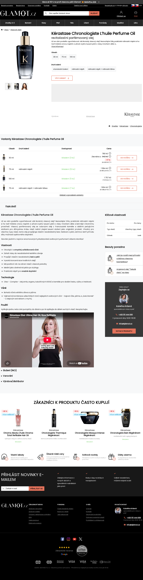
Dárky (55, 5)
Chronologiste (136, 126)
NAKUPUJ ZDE (90, 2)
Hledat (94, 13)
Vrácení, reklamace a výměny (40, 514)
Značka (115, 126)
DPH (30, 517)
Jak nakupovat (62, 514)
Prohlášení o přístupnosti (95, 520)
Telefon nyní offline (81, 5)
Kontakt (46, 5)
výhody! (125, 5)
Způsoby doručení (35, 509)
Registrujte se (110, 5)
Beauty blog (20, 5)
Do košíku (125, 158)
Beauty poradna (7, 5)
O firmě (88, 509)
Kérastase (90, 116)
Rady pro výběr (62, 512)
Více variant (60, 78)
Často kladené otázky (65, 509)
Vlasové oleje (15, 30)
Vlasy (6, 30)
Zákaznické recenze (64, 550)
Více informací (57, 46)
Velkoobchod (34, 520)
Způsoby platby (34, 512)
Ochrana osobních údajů (95, 517)
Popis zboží (11, 206)
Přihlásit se (36, 489)
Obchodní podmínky (93, 514)
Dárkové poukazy (35, 523)
